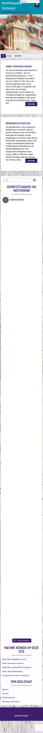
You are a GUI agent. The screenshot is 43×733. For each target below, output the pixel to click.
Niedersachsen (8, 697)
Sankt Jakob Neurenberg (12, 671)
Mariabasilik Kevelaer (18, 123)
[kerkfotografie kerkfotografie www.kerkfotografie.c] (21, 280)
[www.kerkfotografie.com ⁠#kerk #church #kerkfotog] (21, 497)
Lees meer (31, 104)
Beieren (5, 689)
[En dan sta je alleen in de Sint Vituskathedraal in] (21, 432)
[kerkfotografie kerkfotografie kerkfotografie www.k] (21, 215)
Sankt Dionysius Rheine (19, 66)
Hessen (5, 693)
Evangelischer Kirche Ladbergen (15, 675)
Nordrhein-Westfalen (10, 702)
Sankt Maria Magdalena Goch (14, 659)
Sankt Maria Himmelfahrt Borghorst (16, 667)
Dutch (25, 1)
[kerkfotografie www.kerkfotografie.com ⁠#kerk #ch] (21, 302)
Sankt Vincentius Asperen (12, 663)
